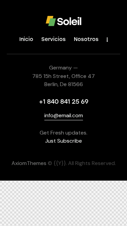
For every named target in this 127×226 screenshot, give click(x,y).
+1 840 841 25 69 (63, 101)
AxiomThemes (29, 163)
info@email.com (63, 115)
